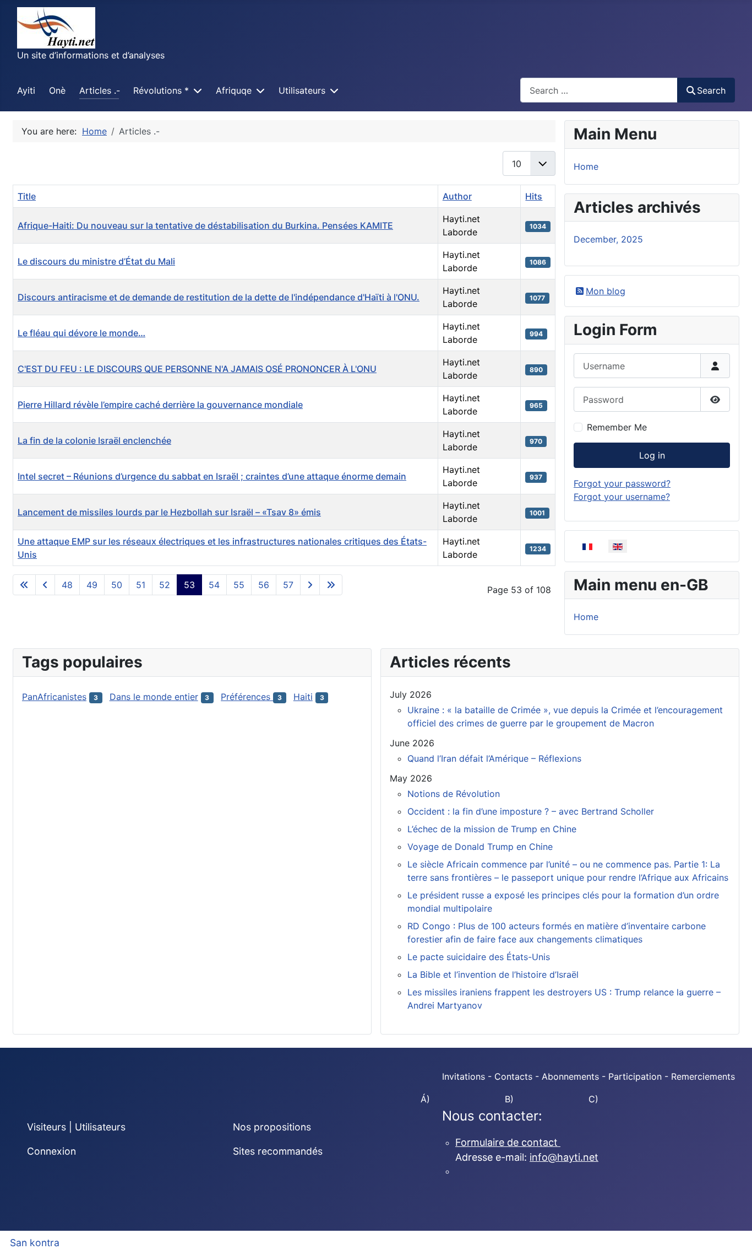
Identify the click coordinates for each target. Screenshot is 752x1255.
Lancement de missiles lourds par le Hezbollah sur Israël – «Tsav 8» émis (169, 512)
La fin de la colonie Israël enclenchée (94, 440)
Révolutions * (161, 90)
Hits (533, 196)
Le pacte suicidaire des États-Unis (478, 956)
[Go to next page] (310, 584)
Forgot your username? (622, 496)
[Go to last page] (330, 584)
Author (457, 196)
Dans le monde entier (154, 696)
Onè (57, 90)
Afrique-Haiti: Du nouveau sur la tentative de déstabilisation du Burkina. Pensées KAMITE (205, 225)
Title (27, 196)
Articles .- (99, 90)
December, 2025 (608, 239)
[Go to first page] (24, 584)
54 (214, 584)
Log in (652, 455)
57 (288, 584)
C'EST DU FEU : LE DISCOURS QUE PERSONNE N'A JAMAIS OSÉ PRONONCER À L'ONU (197, 368)
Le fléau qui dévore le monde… (81, 332)
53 (189, 584)
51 (140, 584)
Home (586, 166)
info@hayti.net (564, 1157)
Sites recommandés (278, 1151)
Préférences (247, 696)
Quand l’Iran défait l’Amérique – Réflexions (494, 758)
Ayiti (26, 90)
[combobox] (599, 90)
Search (711, 90)
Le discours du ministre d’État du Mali (96, 261)
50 (116, 584)
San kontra (34, 1242)
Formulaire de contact (507, 1142)
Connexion (51, 1151)
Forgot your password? (622, 483)
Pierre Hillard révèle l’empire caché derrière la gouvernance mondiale (160, 404)
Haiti (303, 696)
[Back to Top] (732, 1234)
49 (91, 584)
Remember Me (617, 427)
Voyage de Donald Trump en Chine (480, 846)
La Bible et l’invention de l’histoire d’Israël (493, 974)
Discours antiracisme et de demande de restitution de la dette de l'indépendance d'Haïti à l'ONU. (218, 297)
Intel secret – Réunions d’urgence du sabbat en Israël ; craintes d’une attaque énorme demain (212, 476)
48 (67, 584)
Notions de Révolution (453, 793)
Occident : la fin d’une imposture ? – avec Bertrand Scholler (530, 811)
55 (238, 584)
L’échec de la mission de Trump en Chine (491, 828)
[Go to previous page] (45, 584)
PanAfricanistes (54, 696)
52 (164, 584)
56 (263, 584)
